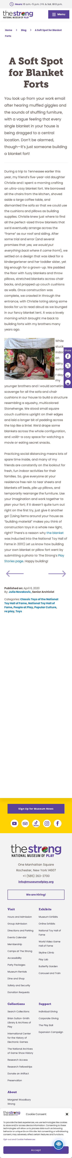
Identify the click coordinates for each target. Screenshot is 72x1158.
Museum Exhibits (48, 916)
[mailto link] (67, 382)
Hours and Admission (20, 916)
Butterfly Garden (48, 966)
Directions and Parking (20, 930)
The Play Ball (46, 1025)
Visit (11, 909)
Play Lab (43, 959)
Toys (19, 611)
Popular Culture (45, 607)
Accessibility (15, 958)
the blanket (55, 533)
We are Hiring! (36, 895)
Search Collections (18, 1011)
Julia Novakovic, (20, 592)
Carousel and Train (50, 973)
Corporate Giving (48, 1018)
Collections (16, 1004)
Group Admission (17, 923)
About (12, 1092)
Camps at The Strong (20, 951)
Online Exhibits (47, 923)
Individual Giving (48, 1011)
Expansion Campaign (51, 1032)
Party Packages (16, 964)
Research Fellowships (20, 1066)
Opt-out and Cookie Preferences (19, 1139)
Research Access (18, 1059)
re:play (9, 611)
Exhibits (45, 909)
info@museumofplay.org (36, 882)
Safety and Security (19, 985)
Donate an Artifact (18, 1073)
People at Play (23, 607)
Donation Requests (18, 992)
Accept (36, 1150)
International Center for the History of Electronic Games (19, 1038)
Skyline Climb (46, 952)
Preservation (15, 1080)
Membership (15, 944)
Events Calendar (17, 937)
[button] (67, 1114)
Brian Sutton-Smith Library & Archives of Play (19, 1022)
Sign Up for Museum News (36, 808)
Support (45, 1004)
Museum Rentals (17, 971)
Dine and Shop (16, 978)
